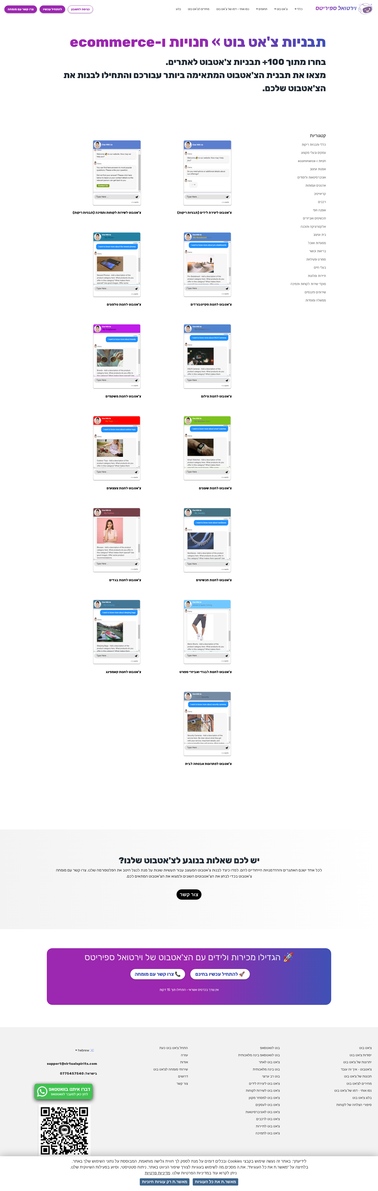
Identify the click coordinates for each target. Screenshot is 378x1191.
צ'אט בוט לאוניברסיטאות (263, 1112)
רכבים (322, 202)
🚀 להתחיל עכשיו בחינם (220, 974)
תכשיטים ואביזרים (314, 218)
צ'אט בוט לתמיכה (268, 1133)
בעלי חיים (320, 267)
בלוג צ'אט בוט (362, 1098)
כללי (299, 9)
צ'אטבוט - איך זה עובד (356, 1069)
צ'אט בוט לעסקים (268, 1105)
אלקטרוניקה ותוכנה (313, 227)
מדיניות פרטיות (157, 1173)
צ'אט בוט (282, 9)
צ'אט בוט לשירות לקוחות (263, 1090)
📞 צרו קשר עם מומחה (158, 974)
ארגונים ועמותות (315, 185)
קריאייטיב (320, 194)
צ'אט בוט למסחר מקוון (264, 1098)
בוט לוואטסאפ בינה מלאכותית (259, 1055)
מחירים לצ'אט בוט (198, 9)
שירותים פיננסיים (315, 292)
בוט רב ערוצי (271, 1076)
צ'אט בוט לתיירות (268, 1126)
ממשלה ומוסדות (315, 300)
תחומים (262, 9)
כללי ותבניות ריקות (314, 145)
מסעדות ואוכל (317, 243)
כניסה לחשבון (80, 9)
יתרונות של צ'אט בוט (357, 1062)
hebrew (83, 1050)
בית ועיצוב (319, 235)
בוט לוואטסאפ (270, 1048)
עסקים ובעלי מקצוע (313, 153)
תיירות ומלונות (317, 276)
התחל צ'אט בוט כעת (173, 1048)
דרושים (183, 1076)
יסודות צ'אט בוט (361, 1055)
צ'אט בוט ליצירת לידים (264, 1083)
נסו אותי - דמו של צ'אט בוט (232, 9)
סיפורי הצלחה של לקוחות (354, 1105)
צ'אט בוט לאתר (269, 1062)
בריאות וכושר (317, 251)
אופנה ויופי (319, 210)
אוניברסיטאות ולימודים (312, 177)
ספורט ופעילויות (316, 259)
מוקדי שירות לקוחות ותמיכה (308, 284)
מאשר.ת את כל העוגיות (215, 1182)
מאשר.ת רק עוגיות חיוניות (164, 1182)
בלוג (178, 9)
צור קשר (189, 894)
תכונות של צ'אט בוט (358, 1076)
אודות (184, 1062)
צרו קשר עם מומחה (21, 9)
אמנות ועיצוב (318, 169)
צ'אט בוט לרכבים (268, 1119)
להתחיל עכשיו (52, 9)
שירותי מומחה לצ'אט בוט (170, 1069)
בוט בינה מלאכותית (266, 1069)
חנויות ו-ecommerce (312, 161)
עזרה (184, 1055)
